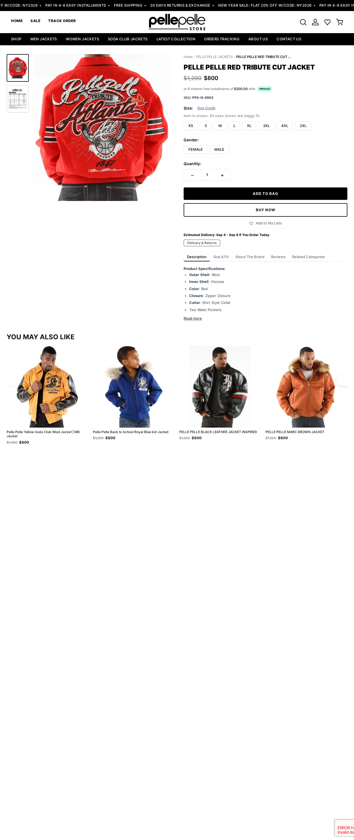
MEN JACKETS (43, 39)
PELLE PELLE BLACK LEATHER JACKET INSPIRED (218, 432)
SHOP (16, 39)
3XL (266, 125)
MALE (219, 149)
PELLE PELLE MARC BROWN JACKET (295, 432)
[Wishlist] (327, 22)
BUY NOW (265, 210)
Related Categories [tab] (308, 257)
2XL (303, 125)
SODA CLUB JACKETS (128, 39)
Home (188, 57)
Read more (193, 318)
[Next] (344, 380)
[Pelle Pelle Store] (177, 22)
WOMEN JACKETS (82, 39)
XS (190, 125)
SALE (35, 20)
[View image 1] (18, 68)
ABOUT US (258, 39)
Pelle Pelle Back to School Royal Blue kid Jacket (130, 432)
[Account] (315, 22)
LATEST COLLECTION (176, 39)
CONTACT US (289, 39)
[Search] (303, 22)
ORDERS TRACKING (222, 39)
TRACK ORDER (62, 20)
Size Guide (206, 108)
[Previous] (9, 380)
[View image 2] (18, 99)
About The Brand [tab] (249, 257)
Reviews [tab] (278, 257)
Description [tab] (197, 257)
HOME (17, 20)
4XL (284, 125)
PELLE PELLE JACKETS (214, 57)
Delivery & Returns (202, 243)
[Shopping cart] (339, 22)
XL (249, 125)
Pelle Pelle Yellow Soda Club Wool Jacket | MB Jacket (43, 434)
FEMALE (195, 149)
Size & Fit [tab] (221, 257)
